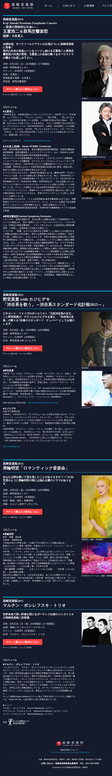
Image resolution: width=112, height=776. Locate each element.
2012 (64, 752)
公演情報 (89, 6)
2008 (87, 752)
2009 (82, 752)
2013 (58, 752)
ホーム (48, 6)
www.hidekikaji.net (11, 446)
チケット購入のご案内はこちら (22, 89)
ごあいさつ (68, 6)
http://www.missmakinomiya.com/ (43, 402)
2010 (76, 752)
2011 (70, 752)
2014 (52, 752)
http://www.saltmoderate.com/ (37, 140)
